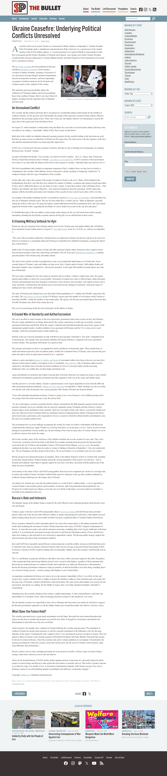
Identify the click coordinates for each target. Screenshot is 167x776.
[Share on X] (89, 694)
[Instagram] (145, 10)
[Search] (153, 18)
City (129, 161)
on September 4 (79, 197)
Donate (62, 18)
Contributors (24, 18)
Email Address (130, 142)
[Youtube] (94, 763)
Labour (128, 57)
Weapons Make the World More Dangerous (99, 735)
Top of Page (119, 757)
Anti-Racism (130, 30)
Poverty (128, 63)
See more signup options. (141, 136)
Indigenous (129, 51)
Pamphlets (123, 9)
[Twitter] (150, 10)
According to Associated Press (61, 159)
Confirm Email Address (133, 152)
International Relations (134, 54)
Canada (128, 33)
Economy (129, 39)
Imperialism (130, 48)
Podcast (77, 757)
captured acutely (84, 445)
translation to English (28, 69)
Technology (130, 72)
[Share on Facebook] (84, 694)
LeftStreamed (109, 9)
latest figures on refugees (32, 296)
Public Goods (130, 66)
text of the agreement (24, 66)
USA (127, 79)
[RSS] (154, 10)
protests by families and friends (46, 360)
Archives (53, 18)
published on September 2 (85, 252)
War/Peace (17, 41)
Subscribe (43, 18)
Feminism (129, 45)
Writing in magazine (53, 386)
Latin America (131, 60)
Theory (128, 76)
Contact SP (99, 757)
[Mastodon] (80, 763)
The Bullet (95, 9)
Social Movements (133, 69)
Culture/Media (131, 36)
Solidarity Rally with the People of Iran (27, 737)
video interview (71, 363)
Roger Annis (45, 41)
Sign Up (130, 179)
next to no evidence (68, 511)
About (86, 9)
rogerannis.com (18, 683)
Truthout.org (25, 675)
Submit (34, 18)
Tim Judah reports (60, 229)
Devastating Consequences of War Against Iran (65, 735)
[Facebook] (141, 10)
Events (133, 9)
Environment (130, 42)
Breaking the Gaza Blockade (135, 734)
